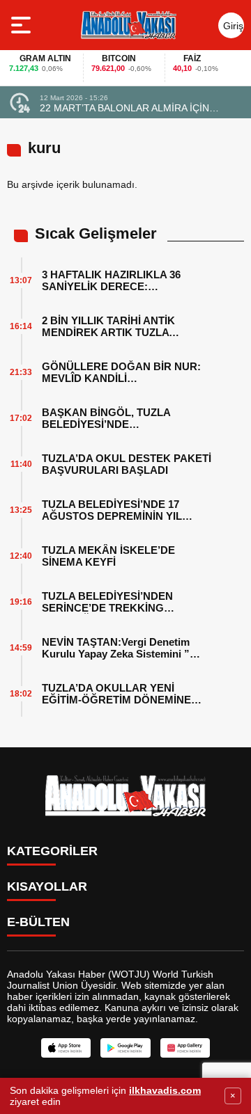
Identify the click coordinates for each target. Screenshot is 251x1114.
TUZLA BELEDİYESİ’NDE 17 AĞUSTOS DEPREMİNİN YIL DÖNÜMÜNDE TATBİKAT (112, 510)
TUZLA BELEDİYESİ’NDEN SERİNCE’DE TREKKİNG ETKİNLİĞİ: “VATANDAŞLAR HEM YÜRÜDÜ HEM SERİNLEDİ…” (126, 602)
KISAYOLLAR (47, 886)
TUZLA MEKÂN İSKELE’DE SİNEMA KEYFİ (108, 556)
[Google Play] (125, 1048)
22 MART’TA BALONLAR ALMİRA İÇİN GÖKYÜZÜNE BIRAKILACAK (124, 107)
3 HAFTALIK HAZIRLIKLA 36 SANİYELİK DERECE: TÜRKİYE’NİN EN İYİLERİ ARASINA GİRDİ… (128, 280)
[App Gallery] (185, 1048)
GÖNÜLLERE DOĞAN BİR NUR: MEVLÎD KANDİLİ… (121, 372)
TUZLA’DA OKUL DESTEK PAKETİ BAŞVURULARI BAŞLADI (126, 464)
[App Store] (66, 1048)
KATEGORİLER (52, 851)
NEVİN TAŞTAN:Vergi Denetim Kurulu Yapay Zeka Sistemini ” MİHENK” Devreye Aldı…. (116, 648)
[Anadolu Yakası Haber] (128, 25)
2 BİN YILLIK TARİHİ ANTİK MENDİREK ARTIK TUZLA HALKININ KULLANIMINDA (109, 326)
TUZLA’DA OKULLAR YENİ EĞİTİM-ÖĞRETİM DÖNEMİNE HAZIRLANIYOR (116, 694)
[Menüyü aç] (22, 25)
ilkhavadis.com (165, 1090)
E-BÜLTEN (38, 922)
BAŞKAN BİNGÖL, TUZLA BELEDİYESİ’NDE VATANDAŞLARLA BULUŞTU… (119, 418)
